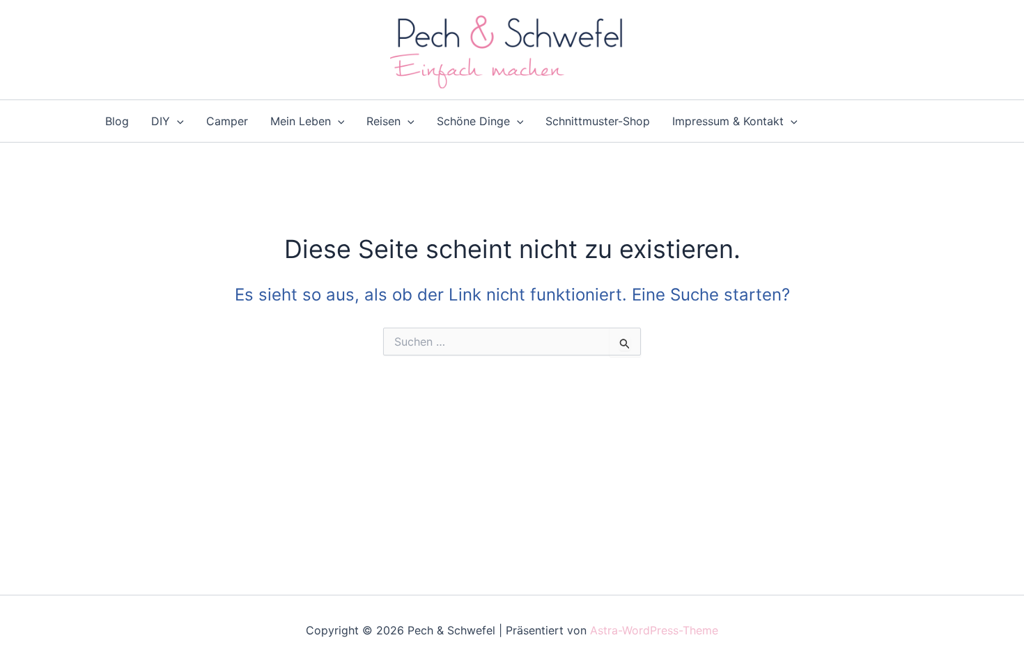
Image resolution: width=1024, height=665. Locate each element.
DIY (160, 121)
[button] (177, 121)
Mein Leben (300, 121)
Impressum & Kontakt (728, 121)
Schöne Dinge (473, 121)
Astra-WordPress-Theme (654, 630)
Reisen (383, 121)
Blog (117, 121)
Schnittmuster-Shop (597, 121)
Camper (227, 121)
